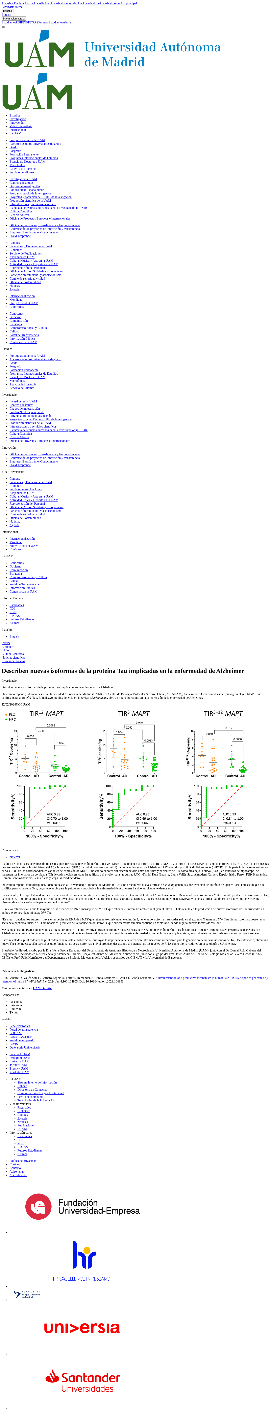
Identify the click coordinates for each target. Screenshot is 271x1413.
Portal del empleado (22, 1040)
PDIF (24, 22)
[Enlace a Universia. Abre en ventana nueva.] (82, 1354)
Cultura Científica (21, 211)
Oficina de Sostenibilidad (25, 282)
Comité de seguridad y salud (27, 278)
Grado (13, 147)
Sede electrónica (20, 1026)
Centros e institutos (21, 182)
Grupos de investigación (25, 186)
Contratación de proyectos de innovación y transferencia (45, 228)
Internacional (18, 129)
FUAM (22, 1129)
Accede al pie (91, 3)
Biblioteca (16, 7)
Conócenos (17, 306)
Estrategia (16, 324)
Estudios (15, 115)
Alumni (67, 22)
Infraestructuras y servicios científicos (33, 204)
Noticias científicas (13, 657)
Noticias (15, 285)
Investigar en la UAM (23, 179)
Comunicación (19, 320)
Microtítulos (17, 165)
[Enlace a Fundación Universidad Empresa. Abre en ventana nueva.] (82, 1232)
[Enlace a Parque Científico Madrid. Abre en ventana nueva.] (27, 1299)
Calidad (14, 331)
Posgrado (15, 151)
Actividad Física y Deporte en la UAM (34, 264)
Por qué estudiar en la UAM (27, 140)
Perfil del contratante (30, 1096)
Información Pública (22, 338)
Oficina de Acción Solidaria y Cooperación (36, 271)
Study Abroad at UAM (24, 303)
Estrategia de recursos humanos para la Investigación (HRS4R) (49, 207)
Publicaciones (26, 1125)
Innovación (17, 122)
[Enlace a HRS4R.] (82, 1286)
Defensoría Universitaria (25, 1047)
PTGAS (33, 22)
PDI (18, 22)
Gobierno (15, 317)
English (6, 14)
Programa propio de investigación (31, 193)
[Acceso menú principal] (3, 27)
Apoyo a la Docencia (23, 168)
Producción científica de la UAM (30, 200)
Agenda (14, 289)
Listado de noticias (13, 661)
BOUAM (16, 1033)
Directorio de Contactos (32, 1089)
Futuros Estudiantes (50, 22)
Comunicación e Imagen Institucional (40, 1093)
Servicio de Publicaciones (26, 253)
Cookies (15, 1164)
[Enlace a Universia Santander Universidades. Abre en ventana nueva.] (82, 1408)
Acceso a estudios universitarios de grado (35, 143)
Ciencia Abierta (19, 215)
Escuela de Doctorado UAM (27, 161)
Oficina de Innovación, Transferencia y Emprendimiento (45, 225)
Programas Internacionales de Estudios (34, 158)
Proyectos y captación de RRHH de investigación (41, 197)
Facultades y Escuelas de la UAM (31, 246)
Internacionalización (22, 296)
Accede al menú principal (67, 3)
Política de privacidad (23, 1160)
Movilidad (16, 299)
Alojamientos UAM (22, 257)
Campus (15, 242)
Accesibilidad (18, 1175)
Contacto (15, 1168)
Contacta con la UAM (23, 342)
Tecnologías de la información (36, 1100)
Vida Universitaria (21, 126)
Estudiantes (9, 22)
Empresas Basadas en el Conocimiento (34, 232)
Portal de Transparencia (24, 335)
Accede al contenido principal (118, 3)
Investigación (18, 119)
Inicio (5, 650)
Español (7, 10)
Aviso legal (17, 1171)
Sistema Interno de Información (37, 1082)
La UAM (15, 133)
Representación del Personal (27, 267)
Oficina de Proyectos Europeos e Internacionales (40, 218)
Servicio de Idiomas (22, 172)
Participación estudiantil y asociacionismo (36, 275)
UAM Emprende (20, 236)
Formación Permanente (24, 154)
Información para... (14, 18)
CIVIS (6, 7)
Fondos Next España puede (27, 189)
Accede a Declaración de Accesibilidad (26, 3)
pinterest (15, 857)
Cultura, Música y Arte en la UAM (31, 260)
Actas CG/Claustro (21, 1036)
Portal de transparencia (24, 1029)
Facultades (24, 1107)
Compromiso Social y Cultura (28, 327)
